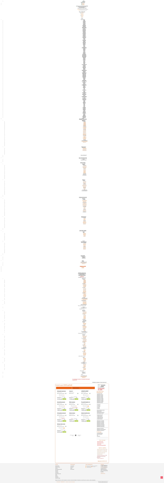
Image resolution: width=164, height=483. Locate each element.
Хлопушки (82, 274)
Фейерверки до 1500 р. (100, 394)
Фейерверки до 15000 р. (100, 399)
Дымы (82, 275)
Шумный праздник (61, 391)
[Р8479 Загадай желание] (60, 404)
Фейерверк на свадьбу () (100, 428)
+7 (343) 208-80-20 (104, 465)
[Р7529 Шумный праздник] (61, 393)
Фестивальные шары (58, 469)
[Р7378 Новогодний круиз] (85, 415)
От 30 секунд (98, 404)
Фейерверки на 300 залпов (100, 426)
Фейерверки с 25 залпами (100, 422)
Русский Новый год (85, 402)
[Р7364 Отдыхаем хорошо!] (61, 415)
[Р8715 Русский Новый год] (85, 404)
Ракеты (82, 273)
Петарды (56, 471)
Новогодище (72, 413)
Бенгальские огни (58, 473)
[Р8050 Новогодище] (72, 415)
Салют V (71, 391)
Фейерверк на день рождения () (101, 429)
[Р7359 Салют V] (71, 393)
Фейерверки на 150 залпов (100, 425)
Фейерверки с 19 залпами (100, 421)
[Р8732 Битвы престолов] (60, 426)
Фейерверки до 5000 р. (100, 396)
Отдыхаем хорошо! (61, 413)
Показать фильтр (76, 387)
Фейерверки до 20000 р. (100, 400)
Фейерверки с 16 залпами (100, 420)
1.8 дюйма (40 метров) (100, 417)
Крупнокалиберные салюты (101, 410)
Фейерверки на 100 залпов (100, 424)
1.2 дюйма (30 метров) (100, 416)
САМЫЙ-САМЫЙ (84, 391)
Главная (83, 118)
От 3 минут (98, 408)
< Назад (82, 18)
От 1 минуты (98, 405)
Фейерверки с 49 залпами (100, 423)
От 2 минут (98, 407)
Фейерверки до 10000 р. (100, 398)
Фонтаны (56, 470)
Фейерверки (82, 272)
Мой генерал (72, 402)
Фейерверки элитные (100, 402)
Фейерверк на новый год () (100, 430)
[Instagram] (83, 1)
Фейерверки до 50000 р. (100, 401)
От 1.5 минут (98, 406)
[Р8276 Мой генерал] (72, 404)
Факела (56, 475)
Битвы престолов (61, 424)
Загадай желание (61, 402)
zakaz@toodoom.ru (103, 468)
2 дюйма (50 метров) (99, 418)
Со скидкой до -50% (99, 393)
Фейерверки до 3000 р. (100, 395)
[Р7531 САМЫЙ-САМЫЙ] (84, 393)
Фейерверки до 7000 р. (100, 397)
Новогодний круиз (85, 413)
